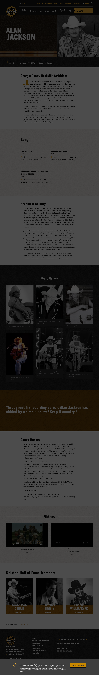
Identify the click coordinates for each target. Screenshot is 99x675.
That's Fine (78, 665)
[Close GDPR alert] (92, 662)
